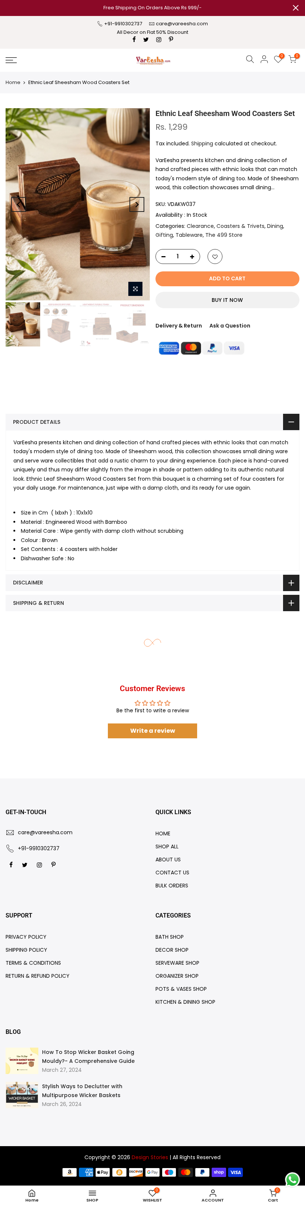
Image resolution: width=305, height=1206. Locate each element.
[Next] (136, 204)
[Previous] (18, 204)
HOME (162, 833)
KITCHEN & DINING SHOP (185, 1002)
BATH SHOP (169, 937)
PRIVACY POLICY (26, 937)
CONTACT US (172, 872)
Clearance (200, 226)
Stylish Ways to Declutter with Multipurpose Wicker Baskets (82, 1091)
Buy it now (227, 300)
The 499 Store (224, 235)
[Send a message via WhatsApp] (292, 1180)
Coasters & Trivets (240, 226)
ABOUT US (168, 859)
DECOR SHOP (172, 950)
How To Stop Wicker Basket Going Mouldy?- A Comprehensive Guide (88, 1056)
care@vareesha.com (182, 23)
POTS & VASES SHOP (181, 989)
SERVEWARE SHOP (177, 963)
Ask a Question (229, 325)
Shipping (202, 143)
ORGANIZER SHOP (177, 976)
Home (13, 82)
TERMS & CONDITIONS (33, 963)
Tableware (189, 235)
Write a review (152, 730)
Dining (275, 226)
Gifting (164, 235)
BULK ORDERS (171, 885)
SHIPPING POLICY (26, 950)
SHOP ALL (167, 846)
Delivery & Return (178, 325)
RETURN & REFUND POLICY (38, 976)
